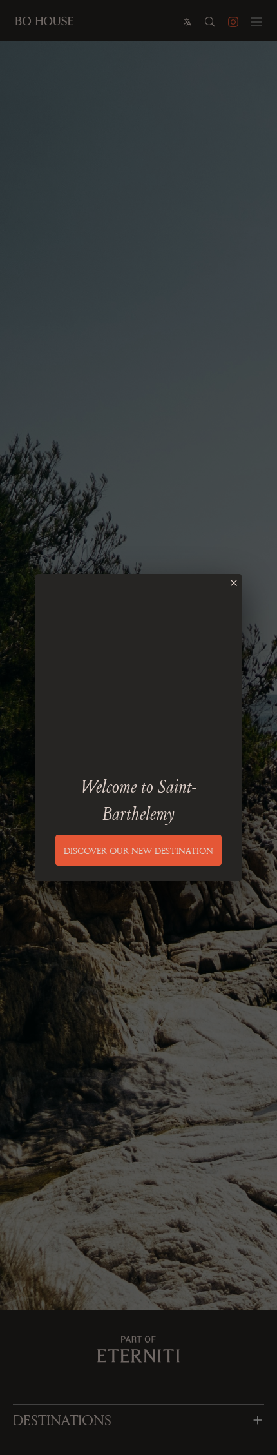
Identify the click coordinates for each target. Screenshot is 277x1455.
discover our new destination (138, 850)
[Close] (234, 583)
